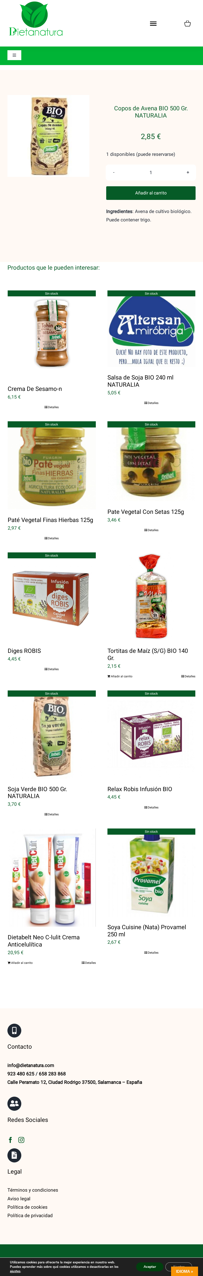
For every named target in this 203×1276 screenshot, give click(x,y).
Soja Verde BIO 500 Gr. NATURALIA (37, 793)
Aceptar (150, 1266)
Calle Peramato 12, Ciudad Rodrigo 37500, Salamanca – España (74, 1082)
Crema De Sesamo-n (35, 389)
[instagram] (21, 1140)
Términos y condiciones (32, 1190)
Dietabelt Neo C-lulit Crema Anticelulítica (44, 941)
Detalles (53, 407)
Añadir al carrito (151, 193)
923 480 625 (20, 1073)
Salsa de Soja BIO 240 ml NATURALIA (140, 381)
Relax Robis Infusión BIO (139, 789)
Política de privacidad (30, 1215)
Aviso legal (18, 1198)
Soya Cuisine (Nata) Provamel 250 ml (146, 931)
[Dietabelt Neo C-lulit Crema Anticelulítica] (52, 877)
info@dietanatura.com (30, 1065)
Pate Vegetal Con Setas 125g (145, 512)
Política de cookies (27, 1207)
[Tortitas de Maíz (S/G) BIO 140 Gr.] (151, 596)
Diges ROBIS (24, 651)
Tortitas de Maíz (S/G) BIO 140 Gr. (147, 654)
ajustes (15, 1271)
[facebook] (10, 1140)
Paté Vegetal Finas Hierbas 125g (50, 520)
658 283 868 (52, 1073)
